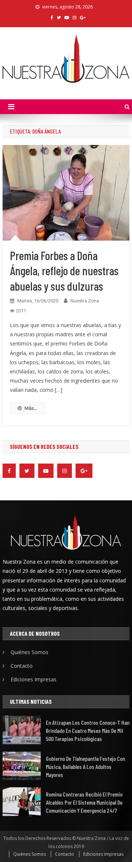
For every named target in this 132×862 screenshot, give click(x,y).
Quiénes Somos (29, 652)
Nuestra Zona (84, 301)
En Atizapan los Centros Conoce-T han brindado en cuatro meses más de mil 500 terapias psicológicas (87, 730)
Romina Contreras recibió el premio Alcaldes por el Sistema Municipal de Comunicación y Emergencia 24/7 (84, 802)
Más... (31, 408)
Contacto (22, 665)
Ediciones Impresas (33, 679)
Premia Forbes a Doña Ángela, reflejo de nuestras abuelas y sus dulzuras (64, 270)
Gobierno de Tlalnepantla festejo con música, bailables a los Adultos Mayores (85, 766)
